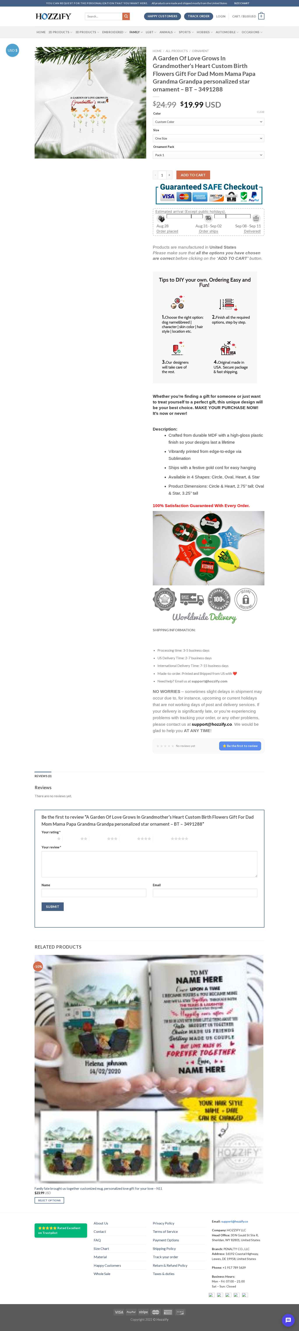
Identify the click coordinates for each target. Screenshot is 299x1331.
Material (100, 1257)
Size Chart (101, 1248)
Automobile (226, 32)
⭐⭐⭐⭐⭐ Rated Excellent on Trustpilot (59, 1230)
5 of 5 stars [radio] (162, 838)
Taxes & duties (163, 1274)
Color (157, 113)
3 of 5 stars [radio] (98, 838)
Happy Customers (107, 1265)
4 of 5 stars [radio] (128, 838)
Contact (100, 1231)
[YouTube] (228, 1296)
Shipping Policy (164, 1248)
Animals (166, 32)
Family (135, 32)
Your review (51, 847)
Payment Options (166, 1240)
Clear (260, 111)
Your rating (51, 832)
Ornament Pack (163, 146)
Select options (49, 1200)
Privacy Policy (163, 1223)
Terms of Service (165, 1231)
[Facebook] (212, 1296)
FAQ (97, 1240)
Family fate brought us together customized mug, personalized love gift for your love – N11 (98, 1188)
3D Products (86, 32)
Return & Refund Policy (170, 1265)
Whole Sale (102, 1274)
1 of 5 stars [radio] (48, 838)
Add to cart (193, 175)
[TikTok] (245, 1296)
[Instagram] (220, 1296)
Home (41, 32)
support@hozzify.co (234, 1221)
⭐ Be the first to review (240, 746)
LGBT (149, 32)
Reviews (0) (43, 776)
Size (156, 130)
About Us (101, 1223)
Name (46, 885)
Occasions (250, 32)
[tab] (43, 776)
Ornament (200, 51)
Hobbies (203, 32)
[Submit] (126, 16)
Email (157, 885)
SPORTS (185, 32)
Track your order (165, 1257)
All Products (177, 51)
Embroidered (113, 32)
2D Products (59, 32)
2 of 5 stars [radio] (71, 838)
